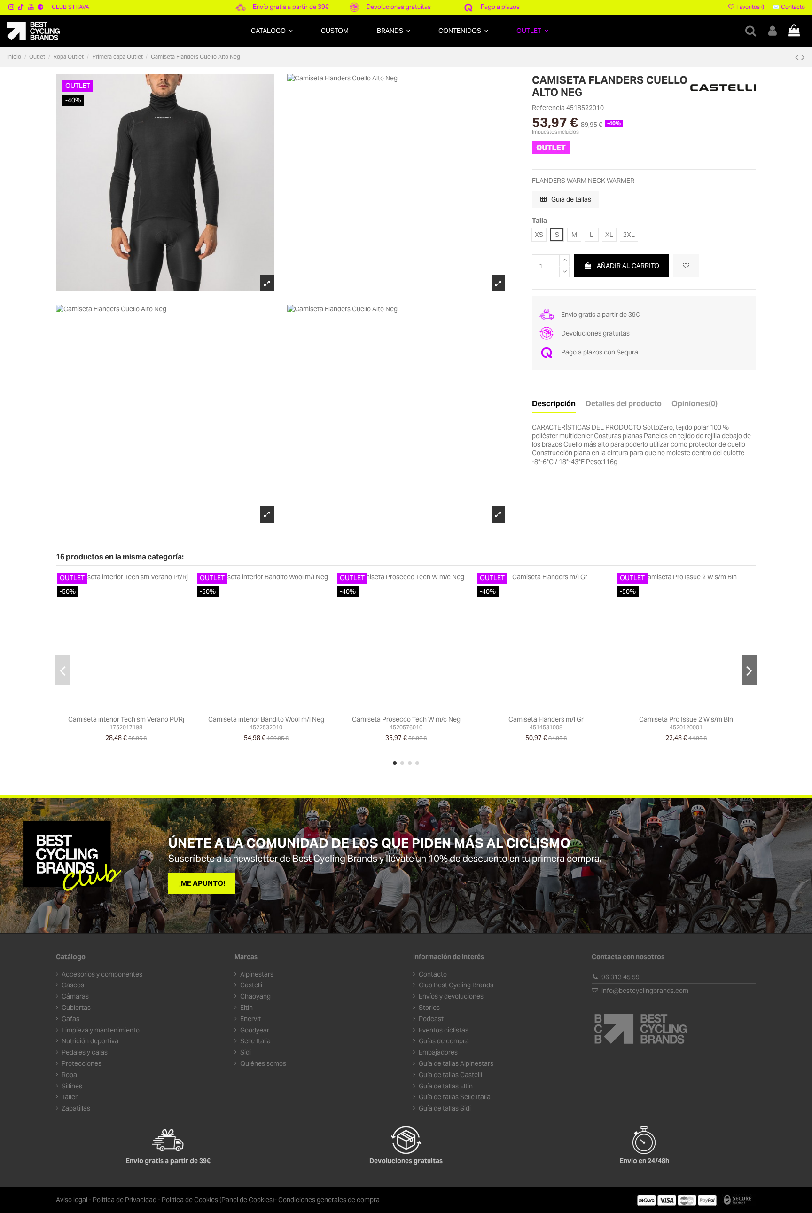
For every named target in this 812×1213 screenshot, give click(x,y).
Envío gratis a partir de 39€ (291, 7)
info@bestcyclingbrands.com (644, 990)
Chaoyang (255, 996)
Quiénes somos (263, 1063)
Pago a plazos (500, 7)
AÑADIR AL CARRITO (628, 265)
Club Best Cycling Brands (456, 985)
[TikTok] (21, 7)
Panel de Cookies (247, 1200)
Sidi (245, 1052)
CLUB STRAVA (70, 6)
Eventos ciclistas (443, 1030)
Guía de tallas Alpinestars (456, 1063)
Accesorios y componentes (102, 974)
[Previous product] (798, 57)
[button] (272, 31)
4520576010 (406, 727)
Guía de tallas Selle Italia (455, 1097)
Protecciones (82, 1063)
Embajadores (438, 1052)
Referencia (548, 107)
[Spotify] (40, 7)
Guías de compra (444, 1041)
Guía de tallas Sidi (445, 1108)
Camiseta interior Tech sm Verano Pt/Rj (126, 719)
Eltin (246, 1007)
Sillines (72, 1086)
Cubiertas (76, 1007)
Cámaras (75, 996)
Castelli (251, 985)
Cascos (73, 985)
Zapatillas (76, 1108)
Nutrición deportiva (90, 1041)
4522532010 (266, 727)
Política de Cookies (190, 1200)
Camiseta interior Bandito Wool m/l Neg (266, 719)
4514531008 (546, 727)
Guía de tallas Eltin (446, 1086)
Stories (429, 1007)
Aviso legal (71, 1200)
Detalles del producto (624, 404)
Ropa (69, 1075)
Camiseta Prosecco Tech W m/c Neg (406, 719)
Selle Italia (255, 1041)
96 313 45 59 (620, 977)
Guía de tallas (570, 199)
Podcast (431, 1019)
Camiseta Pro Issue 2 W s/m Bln (686, 719)
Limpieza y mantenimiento (101, 1030)
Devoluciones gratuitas (399, 7)
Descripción (554, 404)
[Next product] (803, 57)
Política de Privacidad (124, 1200)
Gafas (70, 1019)
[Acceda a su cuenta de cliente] (772, 31)
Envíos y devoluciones (451, 996)
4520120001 (686, 727)
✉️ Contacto (789, 6)
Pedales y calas (85, 1052)
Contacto (433, 974)
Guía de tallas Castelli (450, 1075)
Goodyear (254, 1030)
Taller (70, 1097)
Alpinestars (256, 974)
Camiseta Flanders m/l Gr (546, 719)
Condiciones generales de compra (329, 1200)
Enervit (250, 1019)
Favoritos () (750, 6)
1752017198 (125, 727)
